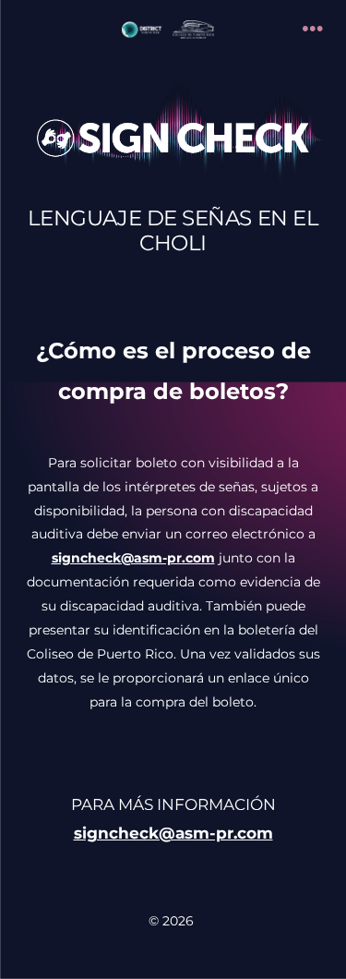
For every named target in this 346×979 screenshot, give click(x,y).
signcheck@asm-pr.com (173, 833)
